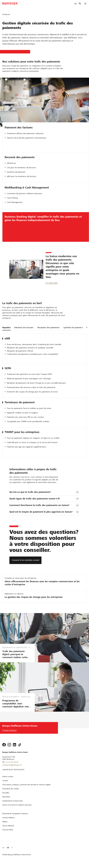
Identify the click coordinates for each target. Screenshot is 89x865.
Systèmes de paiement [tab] (73, 327)
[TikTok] (19, 744)
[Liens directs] (75, 3)
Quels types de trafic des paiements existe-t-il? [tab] (34, 498)
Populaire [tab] (6, 327)
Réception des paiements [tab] (48, 327)
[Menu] (85, 3)
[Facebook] (4, 744)
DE (3, 848)
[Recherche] (80, 3)
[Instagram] (9, 744)
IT (12, 848)
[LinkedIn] (14, 744)
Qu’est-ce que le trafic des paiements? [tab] (30, 492)
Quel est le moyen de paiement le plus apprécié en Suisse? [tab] (40, 511)
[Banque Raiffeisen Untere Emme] (10, 3)
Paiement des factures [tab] (23, 327)
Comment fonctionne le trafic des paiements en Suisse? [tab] (39, 505)
